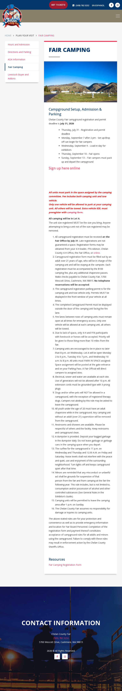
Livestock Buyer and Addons (18, 76)
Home (8, 35)
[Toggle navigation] (118, 16)
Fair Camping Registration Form (65, 564)
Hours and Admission (19, 44)
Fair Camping (15, 67)
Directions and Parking (19, 51)
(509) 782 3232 (83, 5)
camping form (74, 212)
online (97, 252)
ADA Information (16, 59)
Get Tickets (58, 4)
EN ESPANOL (98, 5)
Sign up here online (64, 168)
